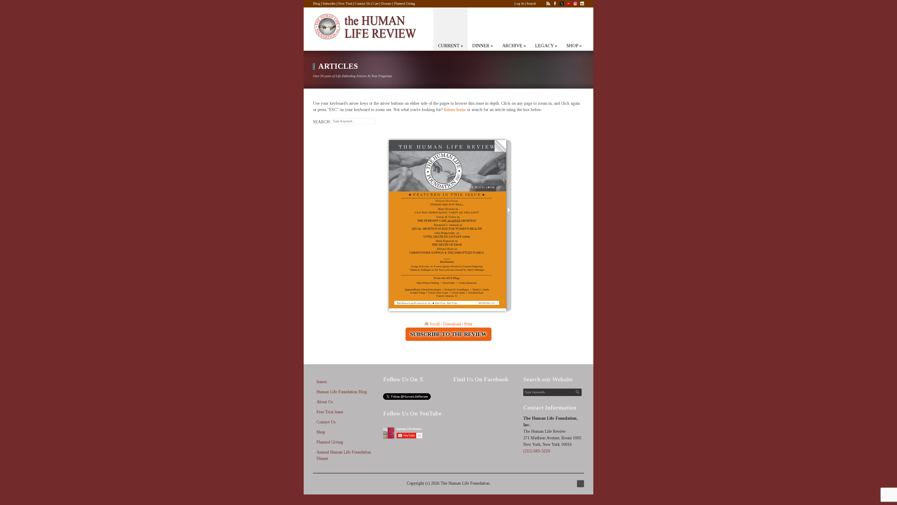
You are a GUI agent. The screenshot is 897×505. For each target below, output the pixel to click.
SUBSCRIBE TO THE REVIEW (448, 334)
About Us (325, 402)
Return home (455, 109)
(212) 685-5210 (536, 451)
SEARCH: (322, 121)
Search (531, 3)
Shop (321, 432)
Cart (376, 3)
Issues (322, 381)
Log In (519, 3)
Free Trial (345, 3)
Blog (316, 3)
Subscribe (329, 3)
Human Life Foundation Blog (342, 392)
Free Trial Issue (330, 412)
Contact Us (362, 3)
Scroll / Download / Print (450, 324)
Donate (386, 3)
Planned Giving (404, 3)
